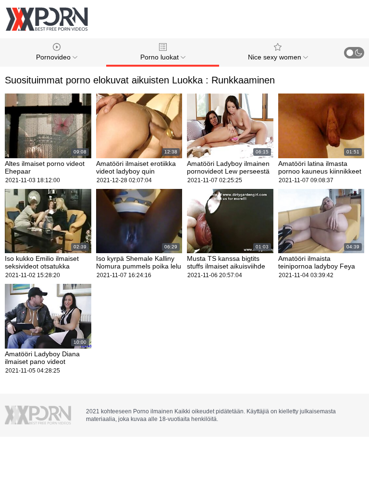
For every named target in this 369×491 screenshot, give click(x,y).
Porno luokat (160, 57)
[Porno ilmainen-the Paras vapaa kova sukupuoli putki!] (46, 19)
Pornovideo (54, 57)
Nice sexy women (275, 57)
